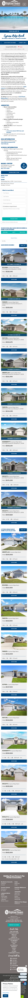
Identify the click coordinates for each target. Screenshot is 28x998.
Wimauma (17, 897)
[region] (14, 43)
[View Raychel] (14, 707)
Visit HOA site (4, 144)
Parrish (3, 885)
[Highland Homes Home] (11, 1)
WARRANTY (14, 946)
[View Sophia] (14, 674)
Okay (5, 995)
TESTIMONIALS (14, 940)
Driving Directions (14, 172)
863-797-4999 (5, 168)
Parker (3, 177)
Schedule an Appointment (10, 206)
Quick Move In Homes (10, 42)
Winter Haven (4, 901)
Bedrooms (5, 232)
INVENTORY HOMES (14, 932)
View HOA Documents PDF (8, 142)
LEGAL (14, 949)
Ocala (16, 885)
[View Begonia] (14, 574)
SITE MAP (14, 951)
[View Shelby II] (14, 773)
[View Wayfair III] (14, 839)
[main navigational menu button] (24, 4)
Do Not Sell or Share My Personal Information (14, 980)
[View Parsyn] (14, 607)
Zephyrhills (17, 899)
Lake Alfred (4, 897)
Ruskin (16, 896)
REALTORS (14, 942)
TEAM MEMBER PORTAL (14, 952)
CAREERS (14, 936)
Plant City (17, 893)
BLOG (14, 943)
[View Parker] (14, 641)
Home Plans (22, 42)
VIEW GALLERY (13, 31)
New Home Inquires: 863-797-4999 (14, 921)
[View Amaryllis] (14, 541)
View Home (14, 279)
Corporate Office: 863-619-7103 (14, 920)
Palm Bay (17, 889)
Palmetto (3, 883)
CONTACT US (14, 937)
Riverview (17, 894)
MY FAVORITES (14, 945)
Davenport (4, 889)
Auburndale (4, 896)
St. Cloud (3, 890)
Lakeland (3, 899)
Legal (10, 978)
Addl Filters (22, 232)
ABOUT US (14, 934)
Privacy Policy (16, 978)
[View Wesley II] (14, 806)
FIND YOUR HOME (14, 931)
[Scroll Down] (14, 27)
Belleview (17, 883)
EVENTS (14, 948)
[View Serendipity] (14, 740)
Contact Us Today (14, 924)
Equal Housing (14, 977)
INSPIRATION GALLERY (14, 939)
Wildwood (17, 903)
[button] (3, 18)
